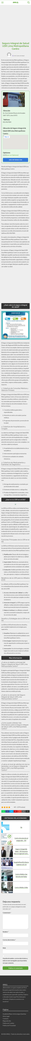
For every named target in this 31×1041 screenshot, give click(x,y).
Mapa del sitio (7, 1021)
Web (4, 948)
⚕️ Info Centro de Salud (18, 55)
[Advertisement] (15, 24)
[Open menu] (2, 2)
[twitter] (11, 811)
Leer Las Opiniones (12, 155)
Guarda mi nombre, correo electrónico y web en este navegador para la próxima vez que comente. (15, 961)
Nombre (6, 932)
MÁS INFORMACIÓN (15, 160)
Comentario (7, 913)
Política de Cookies (8, 1023)
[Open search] (28, 2)
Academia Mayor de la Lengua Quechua (14, 1014)
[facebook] (7, 811)
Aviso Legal (6, 1016)
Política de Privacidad (9, 1025)
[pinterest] (16, 811)
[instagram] (19, 811)
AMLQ (15, 2)
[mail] (24, 811)
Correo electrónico (9, 940)
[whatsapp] (3, 811)
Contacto (5, 1018)
